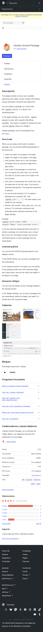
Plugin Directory (7, 9)
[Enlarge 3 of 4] (18, 326)
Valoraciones (9, 69)
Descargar (7, 56)
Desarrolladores (8, 575)
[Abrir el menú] (40, 3)
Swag (25, 579)
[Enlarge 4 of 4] (38, 343)
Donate (26, 575)
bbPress (6, 592)
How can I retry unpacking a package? (16, 406)
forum (7, 134)
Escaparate (26, 551)
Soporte (7, 84)
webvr (33, 484)
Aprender (5, 568)
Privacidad (6, 561)
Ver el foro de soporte (10, 538)
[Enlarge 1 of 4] (18, 311)
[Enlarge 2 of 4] (38, 311)
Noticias (5, 554)
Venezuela (10, 605)
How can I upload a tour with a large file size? (11, 399)
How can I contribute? (10, 419)
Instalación (8, 74)
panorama (29, 480)
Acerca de (6, 551)
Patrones (25, 561)
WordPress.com (9, 585)
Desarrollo (8, 79)
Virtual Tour (37, 480)
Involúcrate (26, 568)
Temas (24, 554)
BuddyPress (7, 596)
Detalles (7, 64)
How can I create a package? (13, 392)
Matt (5, 589)
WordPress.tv (8, 579)
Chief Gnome (21, 49)
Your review (6, 524)
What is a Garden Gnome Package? (15, 386)
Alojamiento (6, 558)
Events (25, 571)
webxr (38, 484)
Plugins (25, 558)
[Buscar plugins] (23, 23)
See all (38, 524)
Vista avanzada (8, 490)
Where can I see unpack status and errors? (18, 412)
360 (23, 480)
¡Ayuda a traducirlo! (21, 16)
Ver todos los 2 (36, 475)
